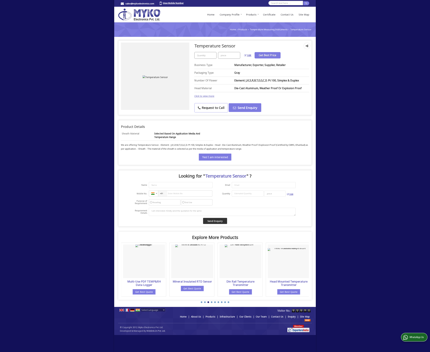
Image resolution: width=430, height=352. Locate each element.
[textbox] (229, 55)
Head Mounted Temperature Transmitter (289, 283)
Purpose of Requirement (141, 202)
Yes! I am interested (215, 157)
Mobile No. (142, 193)
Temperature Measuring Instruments (269, 29)
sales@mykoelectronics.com (139, 3)
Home (210, 14)
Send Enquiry (247, 107)
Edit (249, 55)
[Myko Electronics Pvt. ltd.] (139, 14)
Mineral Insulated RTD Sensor (192, 281)
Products (251, 14)
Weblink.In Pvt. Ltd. (155, 330)
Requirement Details (141, 211)
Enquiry (292, 316)
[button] (173, 3)
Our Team (261, 316)
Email (227, 185)
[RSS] (308, 320)
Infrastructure (227, 316)
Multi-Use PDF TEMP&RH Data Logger (144, 283)
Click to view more (204, 96)
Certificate (269, 14)
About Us (196, 316)
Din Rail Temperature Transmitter (240, 283)
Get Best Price (267, 55)
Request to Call (212, 107)
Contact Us (287, 14)
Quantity (226, 193)
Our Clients (245, 316)
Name (144, 185)
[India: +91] (153, 193)
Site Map (304, 14)
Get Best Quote (144, 291)
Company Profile (230, 14)
